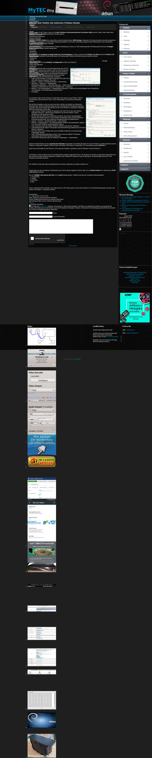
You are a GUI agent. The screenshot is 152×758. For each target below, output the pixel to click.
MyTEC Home (134, 279)
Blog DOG (135, 282)
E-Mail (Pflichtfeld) (59, 217)
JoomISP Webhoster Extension (135, 277)
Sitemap (54, 354)
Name (55, 213)
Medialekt (77, 359)
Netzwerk (59, 27)
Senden (31, 244)
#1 (31, 196)
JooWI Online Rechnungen (135, 274)
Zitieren (31, 203)
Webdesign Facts (134, 281)
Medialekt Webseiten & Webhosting (135, 272)
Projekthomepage (112, 336)
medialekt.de (130, 330)
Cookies (47, 354)
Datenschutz (44, 206)
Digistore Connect (135, 276)
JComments (73, 246)
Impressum (31, 354)
